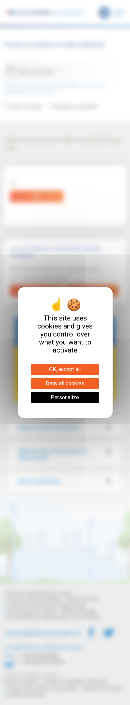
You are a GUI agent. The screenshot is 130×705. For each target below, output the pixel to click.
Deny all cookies (65, 383)
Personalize (65, 397)
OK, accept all (65, 369)
